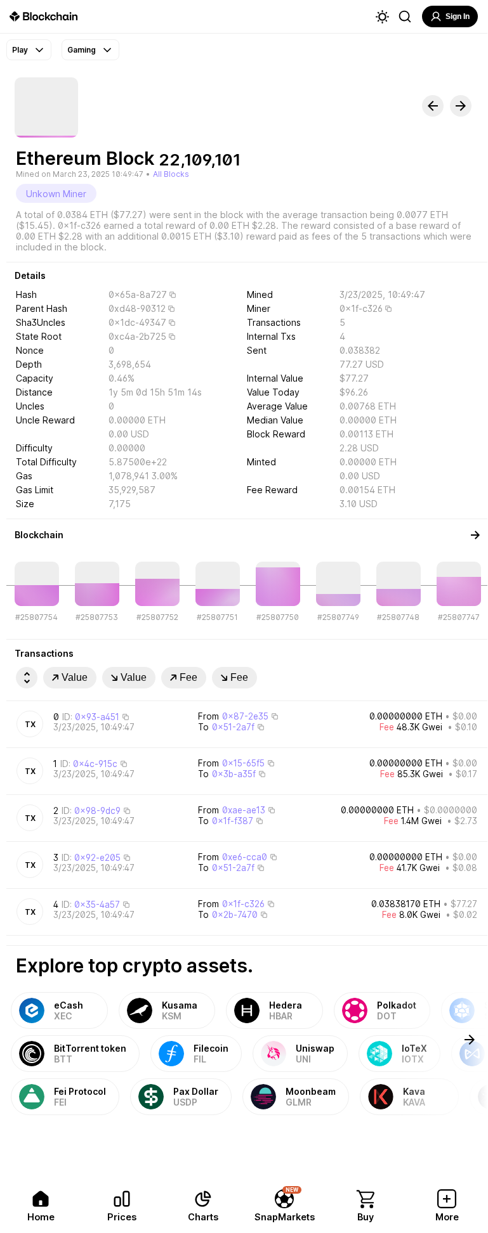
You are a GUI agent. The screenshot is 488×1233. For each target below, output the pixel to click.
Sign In (457, 16)
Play (20, 50)
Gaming (81, 50)
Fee (188, 677)
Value (75, 677)
